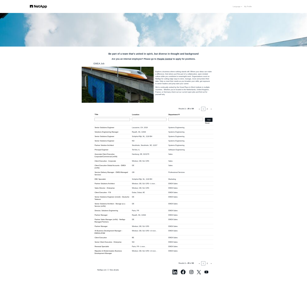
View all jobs (114, 270)
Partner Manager (101, 215)
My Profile (248, 6)
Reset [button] (207, 123)
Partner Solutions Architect (105, 183)
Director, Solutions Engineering (106, 211)
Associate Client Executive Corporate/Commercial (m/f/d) (105, 155)
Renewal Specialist (102, 246)
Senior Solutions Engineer (104, 127)
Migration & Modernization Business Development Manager (108, 252)
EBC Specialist (100, 179)
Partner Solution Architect (104, 145)
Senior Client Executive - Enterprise (108, 242)
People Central (164, 59)
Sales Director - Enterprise (105, 188)
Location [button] (135, 114)
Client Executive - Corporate (105, 161)
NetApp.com (102, 270)
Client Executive (101, 238)
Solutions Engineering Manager (106, 132)
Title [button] (96, 114)
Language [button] (237, 6)
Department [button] (173, 114)
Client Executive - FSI (103, 192)
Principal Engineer (101, 150)
